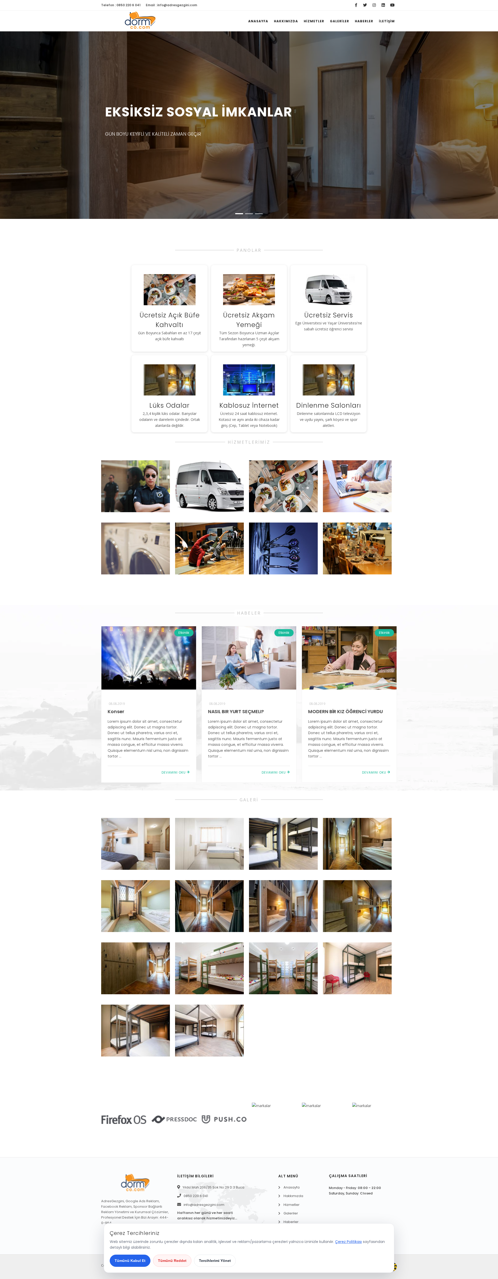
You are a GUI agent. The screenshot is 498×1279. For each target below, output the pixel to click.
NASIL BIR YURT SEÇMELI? (236, 711)
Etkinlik (183, 632)
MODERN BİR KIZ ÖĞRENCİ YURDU (345, 711)
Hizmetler (314, 21)
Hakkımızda (286, 21)
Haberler (364, 21)
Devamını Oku (174, 772)
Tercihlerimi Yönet (215, 1261)
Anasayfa (258, 21)
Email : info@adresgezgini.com (171, 5)
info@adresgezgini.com (204, 1204)
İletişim (387, 21)
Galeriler (339, 21)
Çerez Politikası (348, 1241)
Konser (116, 711)
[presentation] (10, 129)
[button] (239, 213)
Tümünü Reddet (172, 1261)
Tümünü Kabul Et (130, 1261)
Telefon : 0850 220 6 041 (121, 5)
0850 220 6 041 (196, 1195)
